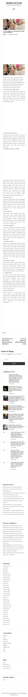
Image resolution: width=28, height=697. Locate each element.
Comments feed (7, 666)
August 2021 (6, 581)
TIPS (5, 332)
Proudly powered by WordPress (9, 693)
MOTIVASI (5, 641)
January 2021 (6, 587)
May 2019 (5, 597)
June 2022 (5, 568)
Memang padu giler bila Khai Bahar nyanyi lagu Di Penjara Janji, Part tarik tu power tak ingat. (18, 443)
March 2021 (6, 585)
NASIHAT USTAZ (7, 643)
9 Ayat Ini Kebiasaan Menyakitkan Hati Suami (20, 341)
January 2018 (6, 622)
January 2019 (6, 603)
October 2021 (6, 577)
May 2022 (5, 570)
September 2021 (7, 579)
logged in (9, 354)
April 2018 (5, 616)
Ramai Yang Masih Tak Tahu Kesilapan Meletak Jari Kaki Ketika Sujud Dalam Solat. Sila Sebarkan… (13, 506)
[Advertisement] (14, 50)
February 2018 (6, 620)
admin (5, 34)
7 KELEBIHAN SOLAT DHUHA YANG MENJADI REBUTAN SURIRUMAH (7, 341)
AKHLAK (5, 635)
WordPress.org (6, 668)
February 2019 (6, 601)
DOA (4, 637)
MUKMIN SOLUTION (14, 3)
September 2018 (7, 606)
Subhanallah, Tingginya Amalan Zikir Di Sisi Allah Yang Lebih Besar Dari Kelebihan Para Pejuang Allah (16, 389)
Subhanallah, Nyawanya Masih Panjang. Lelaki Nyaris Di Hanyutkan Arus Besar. (17, 426)
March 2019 (6, 599)
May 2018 (5, 614)
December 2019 (7, 595)
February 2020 (6, 591)
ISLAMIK (5, 639)
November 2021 (7, 575)
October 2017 (6, 624)
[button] (14, 9)
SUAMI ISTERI (6, 647)
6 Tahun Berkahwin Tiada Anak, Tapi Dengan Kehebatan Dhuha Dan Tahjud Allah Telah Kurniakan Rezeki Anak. (18, 435)
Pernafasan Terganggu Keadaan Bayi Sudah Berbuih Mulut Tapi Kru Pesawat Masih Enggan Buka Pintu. (16, 407)
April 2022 (5, 572)
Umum (4, 651)
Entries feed (6, 664)
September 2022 (7, 566)
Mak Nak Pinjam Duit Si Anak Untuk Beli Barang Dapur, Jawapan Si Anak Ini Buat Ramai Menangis (12, 489)
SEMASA (5, 645)
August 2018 (6, 608)
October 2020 (6, 589)
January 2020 (6, 593)
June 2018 (5, 612)
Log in (4, 662)
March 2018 (6, 618)
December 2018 (7, 604)
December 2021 (7, 573)
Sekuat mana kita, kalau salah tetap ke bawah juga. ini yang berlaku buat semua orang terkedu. (17, 465)
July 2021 (5, 583)
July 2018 (5, 610)
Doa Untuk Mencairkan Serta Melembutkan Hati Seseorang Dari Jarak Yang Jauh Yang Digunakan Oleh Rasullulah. (13, 527)
